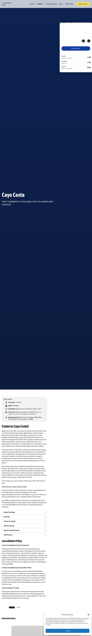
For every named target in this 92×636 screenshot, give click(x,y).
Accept (67, 631)
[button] (88, 615)
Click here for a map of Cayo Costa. (14, 486)
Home (32, 4)
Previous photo (83, 40)
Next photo (88, 40)
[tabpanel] (76, 33)
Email (18, 607)
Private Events (51, 4)
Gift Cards (69, 4)
